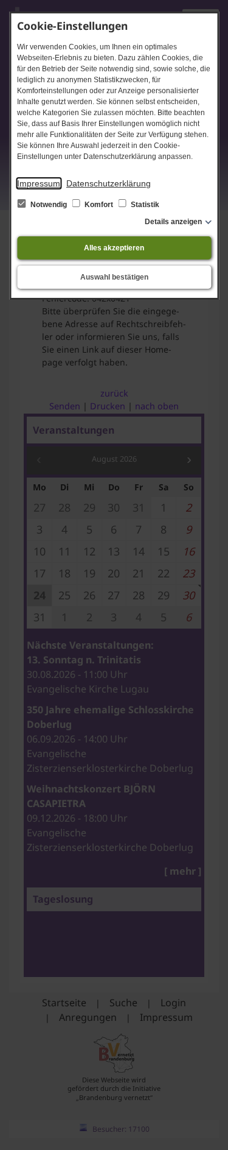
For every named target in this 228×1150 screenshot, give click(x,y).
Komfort (99, 204)
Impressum (38, 183)
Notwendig (49, 204)
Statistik (144, 204)
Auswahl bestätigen (114, 277)
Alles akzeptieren (114, 248)
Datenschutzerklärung (108, 183)
